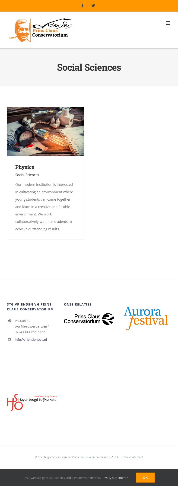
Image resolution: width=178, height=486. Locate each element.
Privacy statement (114, 478)
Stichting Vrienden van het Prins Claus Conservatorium (73, 457)
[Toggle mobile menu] (168, 23)
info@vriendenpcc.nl (31, 339)
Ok (145, 477)
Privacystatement (132, 457)
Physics (24, 167)
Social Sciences (27, 174)
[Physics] (45, 110)
